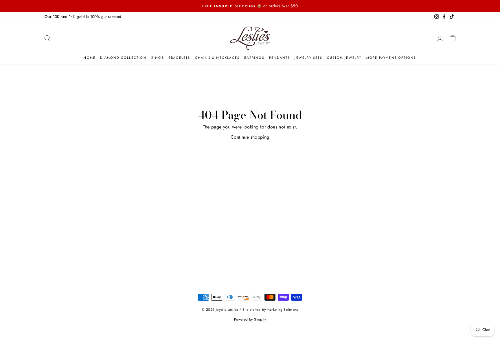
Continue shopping (250, 137)
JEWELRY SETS (308, 57)
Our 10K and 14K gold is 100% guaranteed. (84, 16)
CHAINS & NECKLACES (217, 57)
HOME (89, 57)
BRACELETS (179, 57)
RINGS (157, 57)
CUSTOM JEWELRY (344, 57)
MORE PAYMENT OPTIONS (391, 57)
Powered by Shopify (250, 319)
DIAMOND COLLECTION (123, 57)
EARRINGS (254, 57)
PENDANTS (279, 57)
